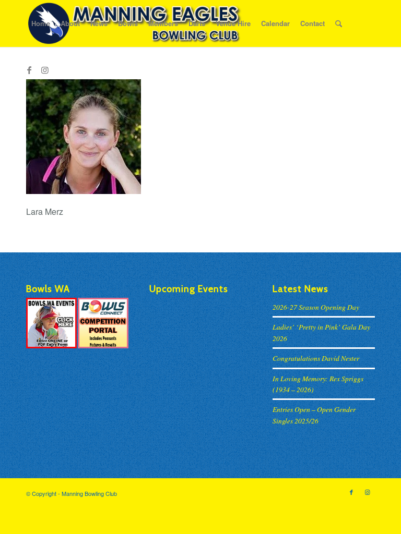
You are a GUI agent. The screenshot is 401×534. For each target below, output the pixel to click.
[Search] (338, 23)
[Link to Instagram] (45, 70)
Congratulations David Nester (316, 358)
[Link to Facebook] (29, 70)
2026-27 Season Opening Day (316, 307)
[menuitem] (40, 23)
